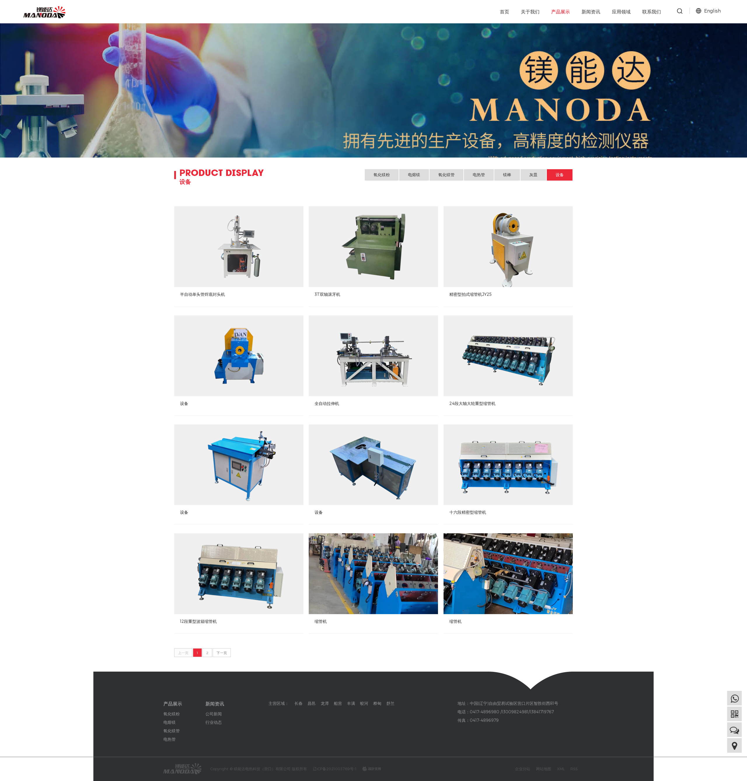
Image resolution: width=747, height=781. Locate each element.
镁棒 (507, 174)
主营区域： (278, 703)
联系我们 (651, 11)
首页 (504, 11)
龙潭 (325, 703)
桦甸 (377, 703)
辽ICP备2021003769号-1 (335, 768)
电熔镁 (414, 174)
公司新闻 (213, 713)
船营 (338, 703)
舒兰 (390, 703)
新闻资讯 (591, 11)
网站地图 (543, 768)
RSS (574, 768)
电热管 (479, 174)
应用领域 (621, 11)
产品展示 (560, 11)
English (712, 10)
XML (561, 768)
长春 (298, 703)
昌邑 (312, 703)
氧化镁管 (446, 174)
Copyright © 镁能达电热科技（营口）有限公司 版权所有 (258, 768)
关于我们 (530, 11)
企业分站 (522, 768)
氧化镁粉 (382, 174)
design (368, 768)
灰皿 (533, 174)
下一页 (222, 653)
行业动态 (213, 722)
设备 (560, 174)
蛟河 (364, 703)
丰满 (351, 703)
